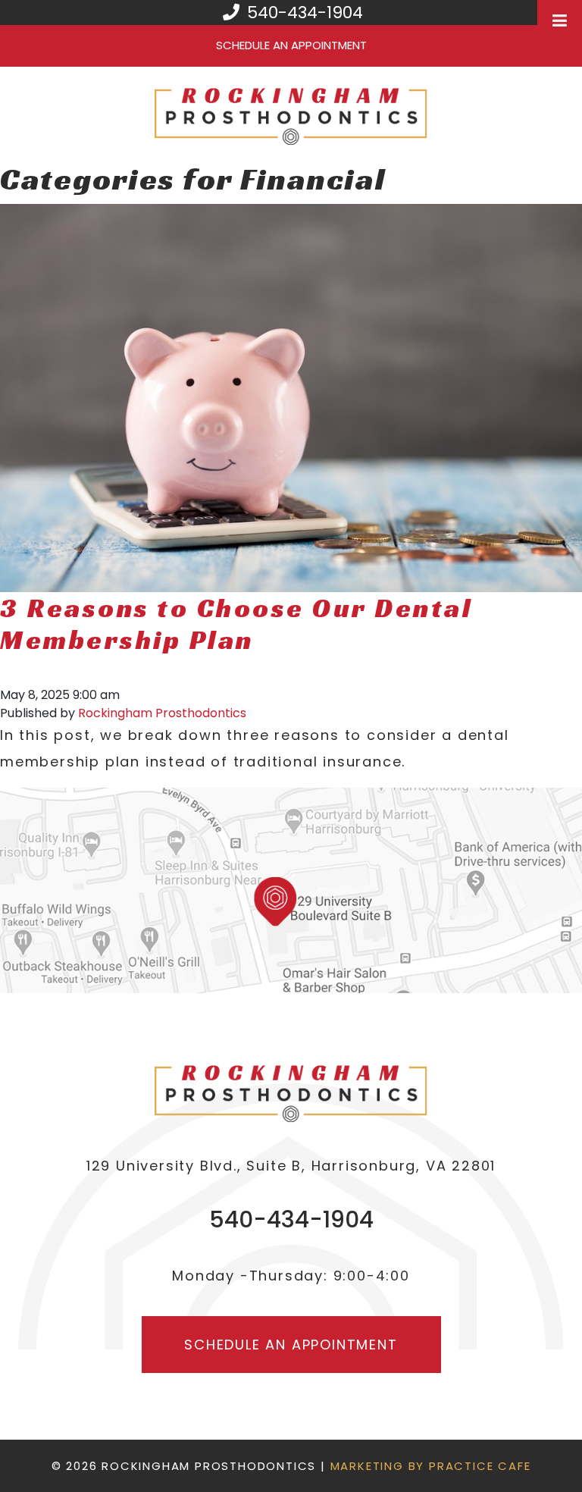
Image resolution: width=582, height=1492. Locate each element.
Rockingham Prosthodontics (162, 713)
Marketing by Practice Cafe (430, 1466)
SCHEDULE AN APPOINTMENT (291, 45)
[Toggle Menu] (559, 20)
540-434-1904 (302, 12)
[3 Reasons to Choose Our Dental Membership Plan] (291, 397)
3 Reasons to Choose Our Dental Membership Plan (236, 624)
